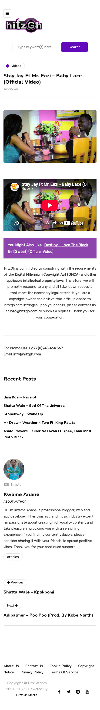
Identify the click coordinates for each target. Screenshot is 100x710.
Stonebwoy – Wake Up (23, 414)
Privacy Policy (31, 672)
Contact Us (34, 666)
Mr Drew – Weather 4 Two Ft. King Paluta (39, 422)
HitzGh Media (26, 695)
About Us (11, 666)
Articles (13, 557)
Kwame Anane (21, 494)
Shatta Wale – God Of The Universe (34, 405)
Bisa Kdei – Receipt (20, 397)
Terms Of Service (64, 672)
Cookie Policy (61, 666)
